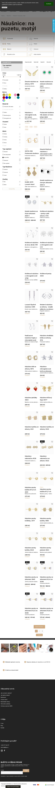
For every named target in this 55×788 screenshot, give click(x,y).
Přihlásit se (26, 771)
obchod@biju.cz (4, 747)
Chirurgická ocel (12, 118)
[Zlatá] (4, 94)
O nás (2, 723)
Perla (12, 127)
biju (12, 181)
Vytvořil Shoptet (50, 784)
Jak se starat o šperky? (6, 693)
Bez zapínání (12, 163)
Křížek (12, 133)
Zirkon (12, 124)
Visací (12, 175)
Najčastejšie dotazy (5, 701)
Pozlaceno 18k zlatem (12, 109)
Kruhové (12, 169)
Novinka (12, 85)
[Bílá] (12, 94)
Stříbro (12, 88)
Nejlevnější (36, 62)
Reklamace (3, 697)
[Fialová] (15, 97)
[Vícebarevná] (4, 100)
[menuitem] (5, 11)
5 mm (35, 126)
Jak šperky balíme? (5, 695)
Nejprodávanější (28, 62)
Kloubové (12, 160)
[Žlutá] (9, 94)
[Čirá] (12, 97)
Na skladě (12, 80)
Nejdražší (42, 62)
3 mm (26, 126)
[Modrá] (6, 97)
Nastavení (4, 7)
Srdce (12, 139)
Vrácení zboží (4, 699)
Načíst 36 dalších (39, 626)
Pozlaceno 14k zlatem (12, 106)
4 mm (31, 126)
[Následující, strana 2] (39, 631)
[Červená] (4, 97)
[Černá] (18, 94)
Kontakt (2, 727)
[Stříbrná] (6, 94)
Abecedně (49, 62)
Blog (2, 725)
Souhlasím (48, 3)
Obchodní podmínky (5, 703)
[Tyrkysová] (18, 97)
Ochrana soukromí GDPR (6, 706)
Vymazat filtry (12, 188)
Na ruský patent (12, 154)
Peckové (12, 172)
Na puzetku (6, 67)
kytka (12, 145)
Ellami (12, 184)
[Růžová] (15, 94)
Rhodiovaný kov (12, 115)
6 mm (26, 129)
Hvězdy (12, 136)
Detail (31, 73)
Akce (12, 83)
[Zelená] (9, 97)
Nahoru (40, 635)
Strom (12, 142)
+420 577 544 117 (5, 745)
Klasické (12, 151)
